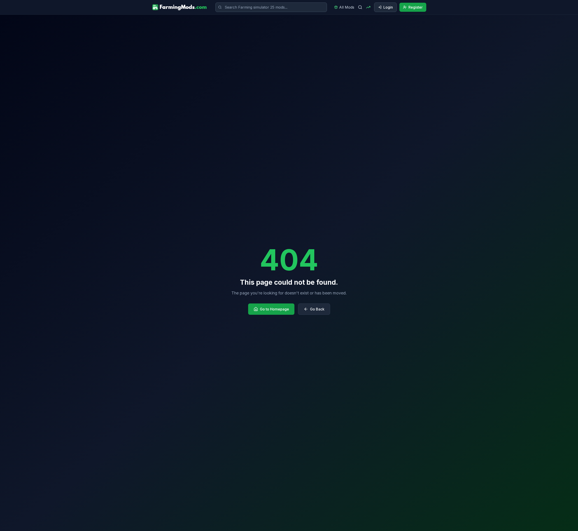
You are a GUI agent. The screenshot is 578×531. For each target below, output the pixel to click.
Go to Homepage (274, 309)
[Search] (360, 7)
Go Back (317, 309)
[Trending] (368, 7)
